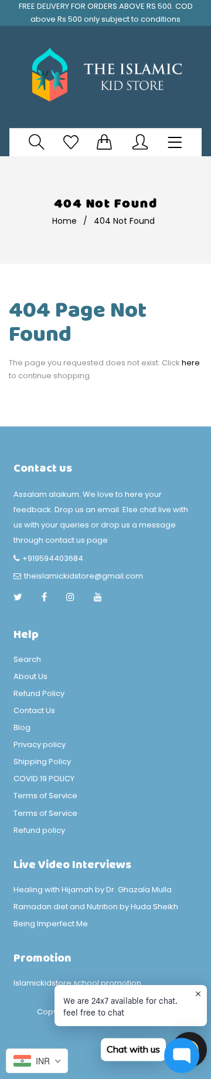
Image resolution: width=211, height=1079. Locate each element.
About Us (30, 676)
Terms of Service (45, 795)
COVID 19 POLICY (43, 778)
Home (64, 221)
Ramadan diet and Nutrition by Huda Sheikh (95, 906)
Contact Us (34, 710)
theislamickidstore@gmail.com (83, 575)
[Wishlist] (71, 142)
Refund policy (39, 830)
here (191, 362)
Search (27, 659)
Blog (21, 727)
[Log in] (140, 142)
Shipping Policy (42, 761)
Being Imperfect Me (50, 923)
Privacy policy (39, 744)
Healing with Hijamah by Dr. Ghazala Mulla (92, 889)
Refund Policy (38, 693)
